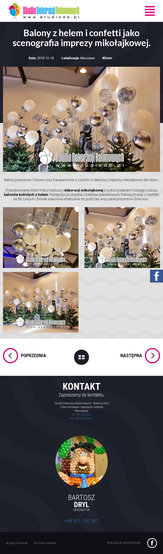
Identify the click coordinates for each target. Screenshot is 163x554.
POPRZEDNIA (33, 355)
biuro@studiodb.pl (81, 418)
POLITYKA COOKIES (45, 543)
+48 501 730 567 (81, 521)
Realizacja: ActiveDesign (124, 542)
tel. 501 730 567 (81, 414)
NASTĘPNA (131, 355)
